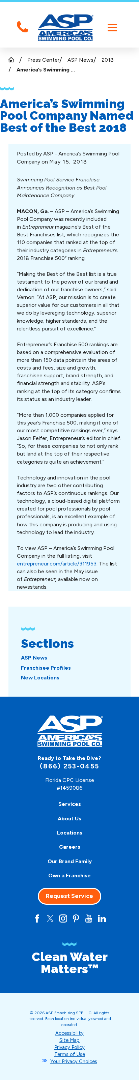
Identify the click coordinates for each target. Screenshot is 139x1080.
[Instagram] (63, 918)
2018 (108, 60)
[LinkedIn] (102, 918)
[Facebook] (37, 918)
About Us (69, 818)
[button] (112, 28)
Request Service (69, 896)
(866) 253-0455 (70, 766)
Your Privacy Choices (73, 1061)
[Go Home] (13, 59)
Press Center (43, 60)
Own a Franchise (69, 875)
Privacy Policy (69, 1047)
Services (69, 804)
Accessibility (69, 1033)
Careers (69, 847)
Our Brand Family (70, 861)
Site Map (69, 1040)
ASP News (80, 60)
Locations (69, 832)
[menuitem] (34, 657)
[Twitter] (50, 918)
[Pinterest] (76, 918)
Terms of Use (69, 1054)
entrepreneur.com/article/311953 (56, 563)
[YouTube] (89, 918)
